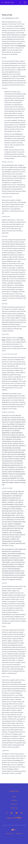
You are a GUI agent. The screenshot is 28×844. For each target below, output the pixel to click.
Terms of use (19, 833)
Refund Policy (14, 808)
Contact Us (14, 804)
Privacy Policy (22, 46)
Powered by (10, 817)
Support (14, 796)
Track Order (14, 800)
